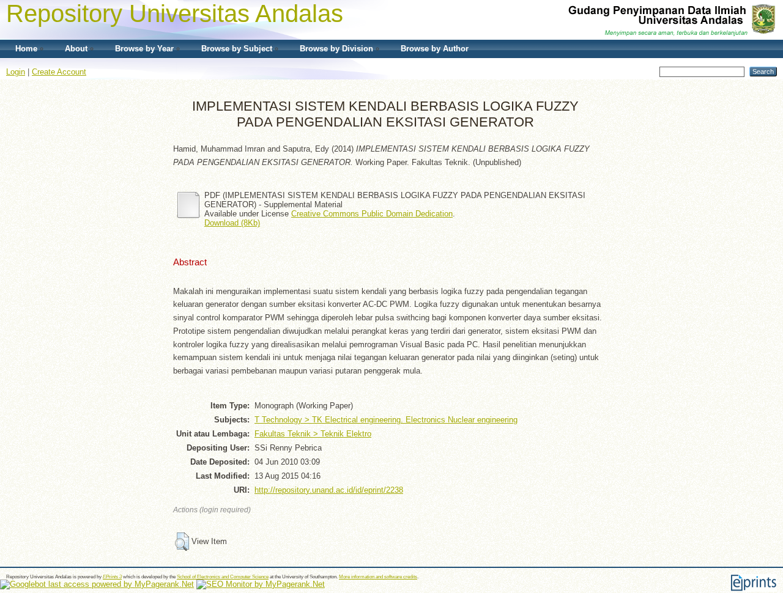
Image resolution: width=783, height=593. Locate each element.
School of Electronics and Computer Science (223, 577)
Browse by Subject (236, 48)
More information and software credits (378, 577)
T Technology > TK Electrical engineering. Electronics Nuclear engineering (386, 419)
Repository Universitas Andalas (174, 13)
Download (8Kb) (232, 222)
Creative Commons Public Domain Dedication (372, 213)
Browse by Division (336, 48)
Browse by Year (144, 48)
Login (15, 71)
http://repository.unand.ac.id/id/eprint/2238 (328, 490)
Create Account (59, 71)
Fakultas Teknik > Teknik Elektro (312, 433)
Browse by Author (435, 48)
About (76, 48)
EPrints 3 (112, 577)
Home (26, 48)
